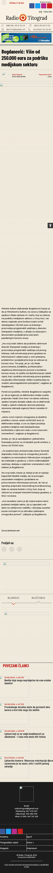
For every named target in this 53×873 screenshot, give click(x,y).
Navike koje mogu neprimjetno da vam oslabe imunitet (27, 682)
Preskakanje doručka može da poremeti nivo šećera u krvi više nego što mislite (27, 708)
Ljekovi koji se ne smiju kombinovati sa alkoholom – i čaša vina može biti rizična (25, 735)
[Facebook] (31, 5)
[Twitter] (37, 5)
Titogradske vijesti (45, 74)
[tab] (13, 598)
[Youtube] (49, 5)
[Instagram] (43, 5)
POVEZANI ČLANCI (16, 665)
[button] (4, 2)
